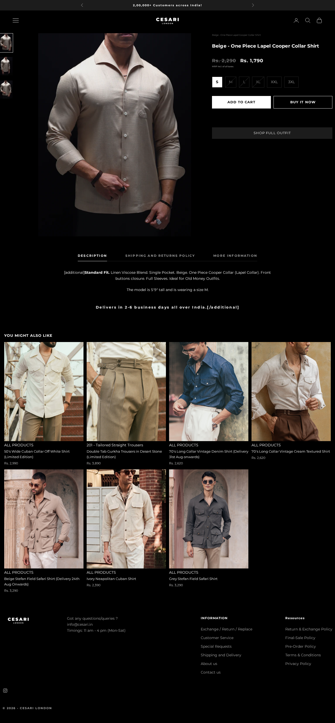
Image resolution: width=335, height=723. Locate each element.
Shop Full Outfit (272, 132)
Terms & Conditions (303, 655)
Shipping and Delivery (221, 655)
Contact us (211, 672)
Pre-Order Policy (300, 646)
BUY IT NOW (302, 102)
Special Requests (216, 646)
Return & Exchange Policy (308, 629)
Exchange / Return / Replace (226, 629)
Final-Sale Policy (300, 637)
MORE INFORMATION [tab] (235, 256)
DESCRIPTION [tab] (92, 256)
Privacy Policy (298, 663)
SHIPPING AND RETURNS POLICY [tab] (160, 256)
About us (209, 663)
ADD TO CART (241, 102)
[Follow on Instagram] (5, 690)
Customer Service (217, 637)
